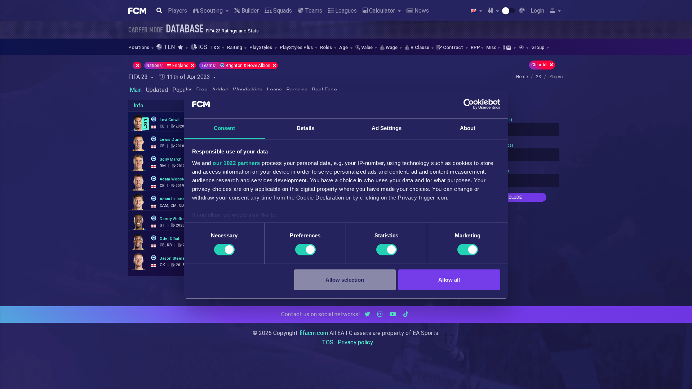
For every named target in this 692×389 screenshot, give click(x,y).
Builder (249, 10)
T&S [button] (215, 47)
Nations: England (168, 65)
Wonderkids (247, 89)
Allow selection (344, 280)
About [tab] (468, 128)
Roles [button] (326, 47)
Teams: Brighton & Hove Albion (236, 65)
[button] (182, 47)
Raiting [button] (235, 47)
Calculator (382, 10)
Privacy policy (355, 342)
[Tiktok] (405, 314)
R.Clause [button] (419, 47)
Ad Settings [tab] (387, 128)
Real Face (324, 89)
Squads (282, 10)
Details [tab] (305, 128)
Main (136, 89)
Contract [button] (453, 47)
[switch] (305, 249)
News (421, 10)
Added (220, 89)
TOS (327, 342)
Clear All (540, 64)
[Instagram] (379, 314)
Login (537, 10)
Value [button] (367, 47)
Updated (157, 89)
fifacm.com (313, 333)
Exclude (512, 197)
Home (522, 76)
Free (202, 89)
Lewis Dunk (171, 139)
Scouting (211, 10)
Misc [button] (491, 47)
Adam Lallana (172, 199)
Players (177, 10)
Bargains (296, 89)
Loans (274, 89)
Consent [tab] (224, 128)
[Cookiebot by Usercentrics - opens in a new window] (468, 104)
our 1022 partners (236, 163)
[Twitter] (367, 314)
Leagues (345, 10)
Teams (312, 10)
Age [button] (344, 47)
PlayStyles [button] (261, 47)
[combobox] (512, 129)
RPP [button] (475, 47)
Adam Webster (173, 179)
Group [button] (538, 47)
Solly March (171, 159)
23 (538, 76)
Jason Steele (172, 258)
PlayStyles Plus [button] (297, 47)
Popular (182, 89)
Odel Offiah (170, 238)
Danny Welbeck (174, 218)
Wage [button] (392, 47)
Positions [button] (139, 47)
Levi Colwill (170, 119)
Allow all (449, 280)
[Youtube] (393, 314)
